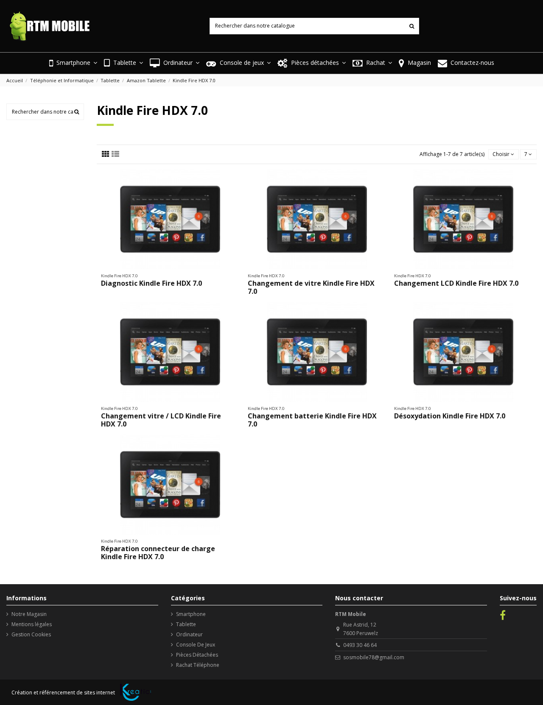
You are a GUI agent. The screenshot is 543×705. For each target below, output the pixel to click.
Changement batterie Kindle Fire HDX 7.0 (312, 420)
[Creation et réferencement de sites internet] (135, 692)
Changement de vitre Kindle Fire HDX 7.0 (311, 287)
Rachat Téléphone (197, 665)
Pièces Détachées (197, 654)
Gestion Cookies (31, 634)
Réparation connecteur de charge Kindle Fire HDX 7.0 (158, 552)
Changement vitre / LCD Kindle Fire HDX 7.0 (161, 420)
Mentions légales (31, 624)
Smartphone (191, 614)
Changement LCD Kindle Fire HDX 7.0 (456, 283)
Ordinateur (189, 634)
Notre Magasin (29, 614)
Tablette (186, 624)
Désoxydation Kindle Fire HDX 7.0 (449, 416)
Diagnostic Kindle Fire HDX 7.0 (151, 283)
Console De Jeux (195, 644)
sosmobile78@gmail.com (373, 657)
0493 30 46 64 (360, 645)
